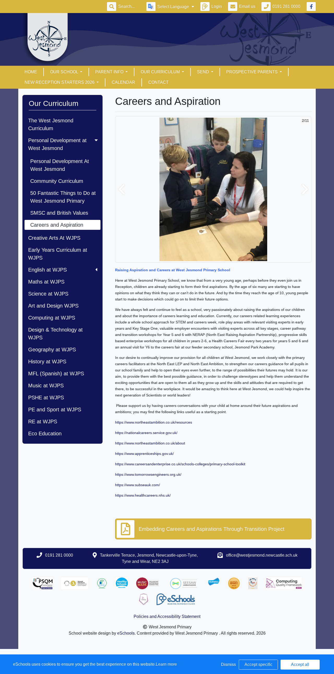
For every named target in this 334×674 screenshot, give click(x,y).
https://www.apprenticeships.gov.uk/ (144, 454)
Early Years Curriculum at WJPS (57, 254)
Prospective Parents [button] (252, 72)
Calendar (123, 82)
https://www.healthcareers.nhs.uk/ (143, 495)
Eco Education (45, 433)
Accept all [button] (300, 664)
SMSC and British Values (59, 213)
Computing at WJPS (51, 318)
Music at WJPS (46, 385)
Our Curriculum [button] (161, 72)
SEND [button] (203, 72)
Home (31, 72)
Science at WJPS (48, 294)
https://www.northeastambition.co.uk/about (150, 443)
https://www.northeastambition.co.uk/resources (153, 422)
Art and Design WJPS (53, 306)
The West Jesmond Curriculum (50, 124)
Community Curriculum (56, 181)
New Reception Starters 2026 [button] (60, 82)
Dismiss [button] (228, 664)
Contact (158, 82)
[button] (121, 189)
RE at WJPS (42, 421)
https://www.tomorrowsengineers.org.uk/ (148, 474)
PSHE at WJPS (46, 397)
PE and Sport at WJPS (54, 409)
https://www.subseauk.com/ (137, 485)
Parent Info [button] (109, 72)
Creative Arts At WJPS (54, 238)
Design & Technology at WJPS (55, 333)
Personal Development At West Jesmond (59, 165)
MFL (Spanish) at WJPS (56, 373)
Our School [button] (64, 72)
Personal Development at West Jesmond (57, 144)
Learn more (166, 664)
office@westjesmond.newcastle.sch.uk (261, 555)
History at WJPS (47, 361)
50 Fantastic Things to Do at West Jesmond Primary (63, 197)
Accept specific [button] (258, 664)
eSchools (126, 633)
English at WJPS (47, 270)
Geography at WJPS (52, 349)
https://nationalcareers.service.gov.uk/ (146, 433)
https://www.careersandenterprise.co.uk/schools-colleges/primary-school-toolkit (180, 464)
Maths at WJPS (46, 282)
